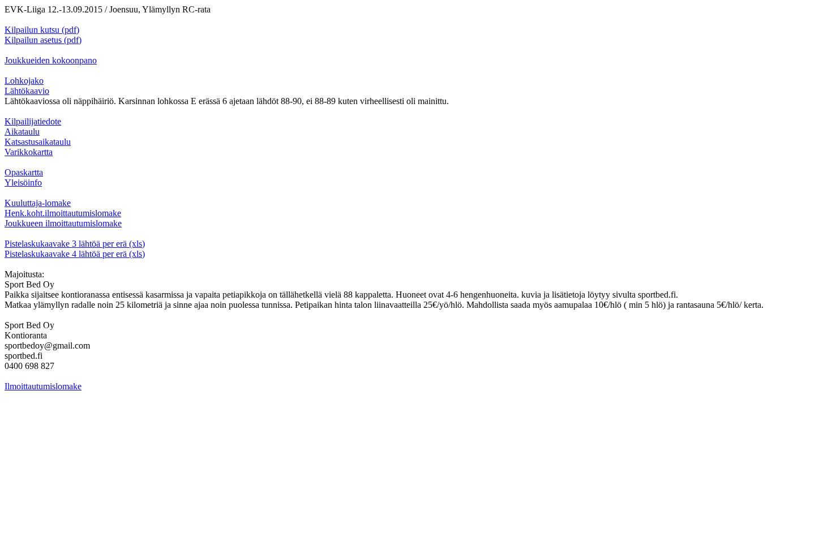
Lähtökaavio (27, 91)
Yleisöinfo (23, 182)
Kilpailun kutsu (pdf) (42, 30)
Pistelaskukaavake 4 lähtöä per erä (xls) (75, 254)
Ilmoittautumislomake (43, 386)
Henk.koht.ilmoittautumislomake (63, 213)
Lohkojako (24, 80)
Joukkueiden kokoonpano (51, 60)
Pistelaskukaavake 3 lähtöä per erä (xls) (75, 243)
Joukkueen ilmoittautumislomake (63, 223)
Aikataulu (22, 131)
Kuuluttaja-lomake (38, 203)
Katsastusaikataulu (38, 142)
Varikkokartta (29, 152)
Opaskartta (24, 172)
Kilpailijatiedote (33, 121)
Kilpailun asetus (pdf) (43, 40)
